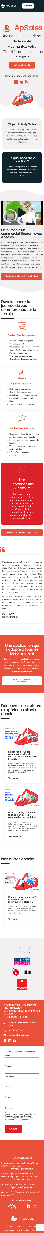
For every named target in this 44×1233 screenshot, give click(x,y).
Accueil (10, 1226)
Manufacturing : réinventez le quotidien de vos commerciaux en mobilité (22, 815)
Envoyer (13, 1129)
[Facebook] (5, 1040)
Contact (21, 1226)
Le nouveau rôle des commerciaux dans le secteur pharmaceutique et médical (23, 755)
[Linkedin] (9, 1040)
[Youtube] (14, 1040)
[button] (41, 6)
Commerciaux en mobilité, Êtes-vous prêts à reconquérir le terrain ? (22, 899)
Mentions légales (36, 1226)
